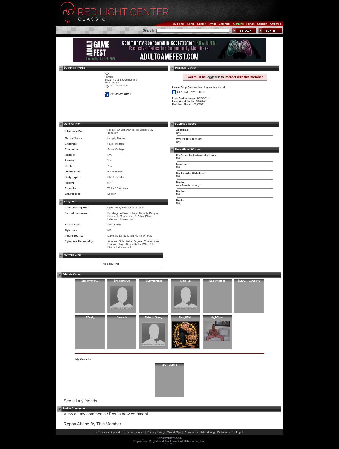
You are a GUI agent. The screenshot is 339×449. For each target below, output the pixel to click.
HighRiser (217, 317)
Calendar (224, 23)
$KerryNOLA (170, 365)
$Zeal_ (90, 317)
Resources (191, 432)
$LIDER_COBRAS (249, 280)
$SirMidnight (154, 280)
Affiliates (275, 23)
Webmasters (225, 432)
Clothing (238, 23)
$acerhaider (217, 280)
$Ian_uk (185, 280)
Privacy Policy (156, 432)
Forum (250, 23)
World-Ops (174, 432)
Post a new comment (128, 414)
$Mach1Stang (153, 317)
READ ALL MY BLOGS (190, 92)
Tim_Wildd (185, 317)
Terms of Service (133, 432)
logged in (213, 77)
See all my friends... (82, 401)
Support (262, 23)
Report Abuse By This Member (92, 424)
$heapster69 (122, 280)
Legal (239, 432)
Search (201, 23)
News (190, 23)
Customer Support (108, 432)
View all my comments (85, 414)
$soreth (122, 317)
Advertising (207, 432)
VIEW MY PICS (120, 94)
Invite (212, 23)
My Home (179, 23)
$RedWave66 (90, 280)
